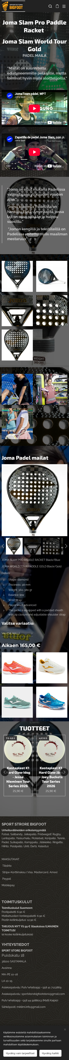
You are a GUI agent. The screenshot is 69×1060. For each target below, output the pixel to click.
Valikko (64, 6)
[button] (50, 6)
